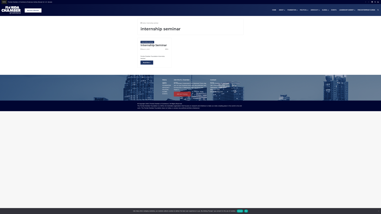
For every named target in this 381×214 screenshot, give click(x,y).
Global (324, 10)
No (246, 211)
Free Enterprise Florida (366, 10)
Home (274, 10)
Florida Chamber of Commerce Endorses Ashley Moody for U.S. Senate (30, 2)
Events (334, 10)
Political (303, 10)
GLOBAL (164, 91)
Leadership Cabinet (346, 10)
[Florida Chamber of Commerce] (11, 10)
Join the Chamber (182, 94)
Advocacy (314, 10)
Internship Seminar (153, 45)
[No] (379, 211)
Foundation (291, 10)
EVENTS (164, 94)
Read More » (147, 62)
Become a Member (33, 10)
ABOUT (164, 83)
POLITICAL (165, 89)
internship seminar (147, 42)
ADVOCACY (166, 87)
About (281, 10)
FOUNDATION (166, 85)
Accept (240, 211)
